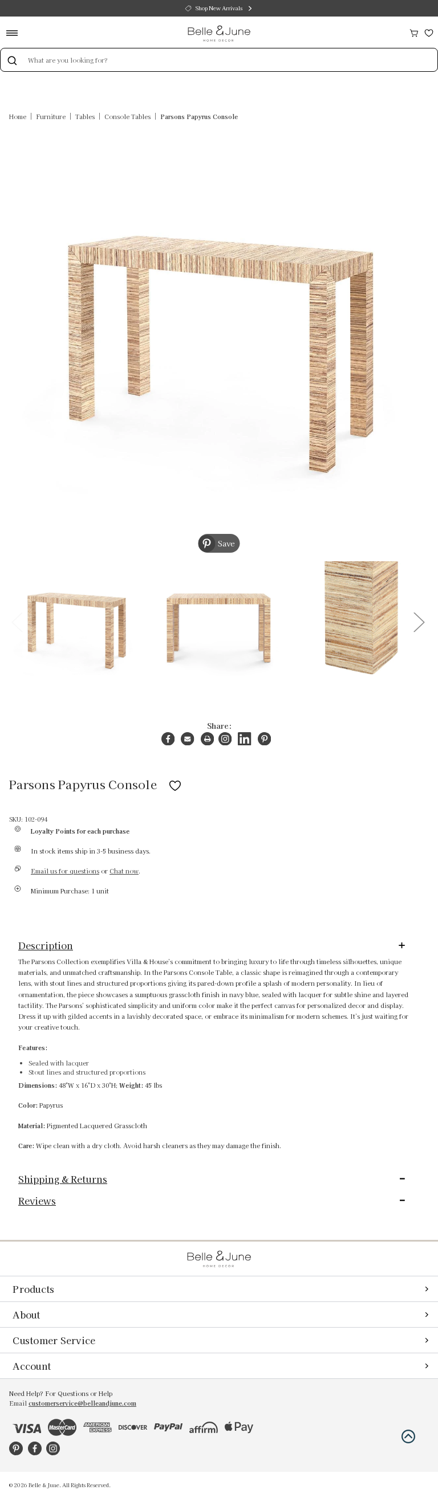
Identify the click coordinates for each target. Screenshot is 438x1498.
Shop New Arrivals (219, 8)
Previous (16, 621)
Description (45, 945)
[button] (408, 1436)
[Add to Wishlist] (175, 784)
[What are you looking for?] (12, 59)
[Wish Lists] (428, 31)
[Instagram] (225, 738)
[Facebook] (168, 738)
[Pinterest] (264, 738)
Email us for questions (65, 871)
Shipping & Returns (62, 1179)
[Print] (207, 738)
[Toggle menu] (15, 32)
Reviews (37, 1200)
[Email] (187, 738)
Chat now (124, 871)
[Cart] (414, 31)
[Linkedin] (244, 738)
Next (418, 621)
